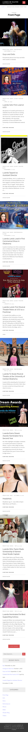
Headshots (7, 499)
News (11, 49)
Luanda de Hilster (10, 2)
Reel (4, 665)
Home (3, 6)
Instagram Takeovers (8, 668)
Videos (4, 715)
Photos (4, 707)
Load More (14, 646)
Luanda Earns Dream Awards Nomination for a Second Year (13, 435)
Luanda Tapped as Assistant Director (12, 680)
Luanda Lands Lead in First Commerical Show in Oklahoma (14, 241)
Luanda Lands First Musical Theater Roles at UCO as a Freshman (14, 309)
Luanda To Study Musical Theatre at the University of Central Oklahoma (14, 376)
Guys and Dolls (9, 54)
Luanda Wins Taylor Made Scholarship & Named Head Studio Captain (13, 551)
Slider (16, 98)
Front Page (6, 49)
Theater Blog (18, 49)
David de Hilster (6, 63)
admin (4, 334)
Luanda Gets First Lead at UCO (11, 674)
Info (11, 495)
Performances (18, 232)
